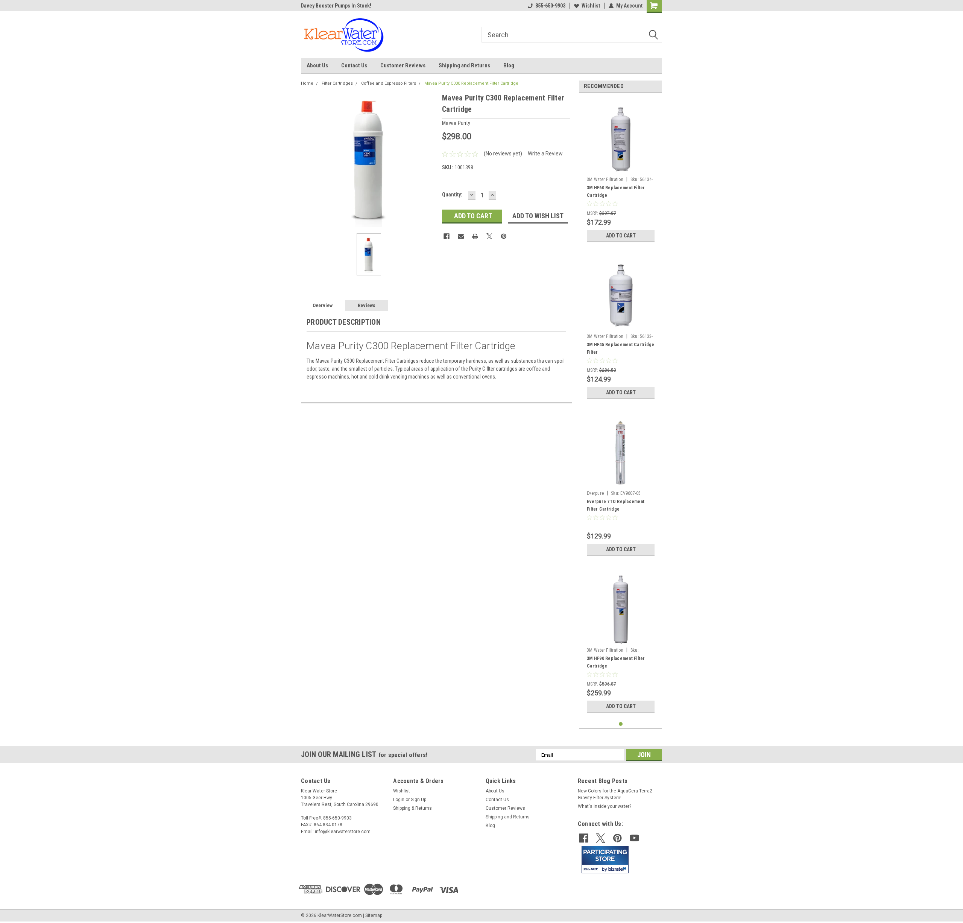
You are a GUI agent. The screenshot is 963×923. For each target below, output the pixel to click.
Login (398, 799)
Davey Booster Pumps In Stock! (336, 6)
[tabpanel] (620, 172)
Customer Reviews (402, 65)
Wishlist (591, 6)
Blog (508, 65)
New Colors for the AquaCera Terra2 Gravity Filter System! (615, 794)
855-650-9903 (550, 6)
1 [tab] (621, 724)
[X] (489, 236)
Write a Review (545, 154)
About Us (317, 65)
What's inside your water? (604, 806)
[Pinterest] (504, 236)
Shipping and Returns (464, 65)
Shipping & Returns (412, 808)
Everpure (595, 493)
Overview (323, 305)
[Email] (461, 236)
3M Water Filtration (605, 179)
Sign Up (418, 799)
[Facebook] (447, 236)
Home (307, 83)
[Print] (475, 236)
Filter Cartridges (337, 83)
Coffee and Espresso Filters (388, 83)
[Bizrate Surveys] (618, 869)
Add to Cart (621, 236)
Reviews (366, 305)
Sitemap (373, 915)
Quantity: (452, 195)
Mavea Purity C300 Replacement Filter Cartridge (471, 83)
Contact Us (354, 65)
